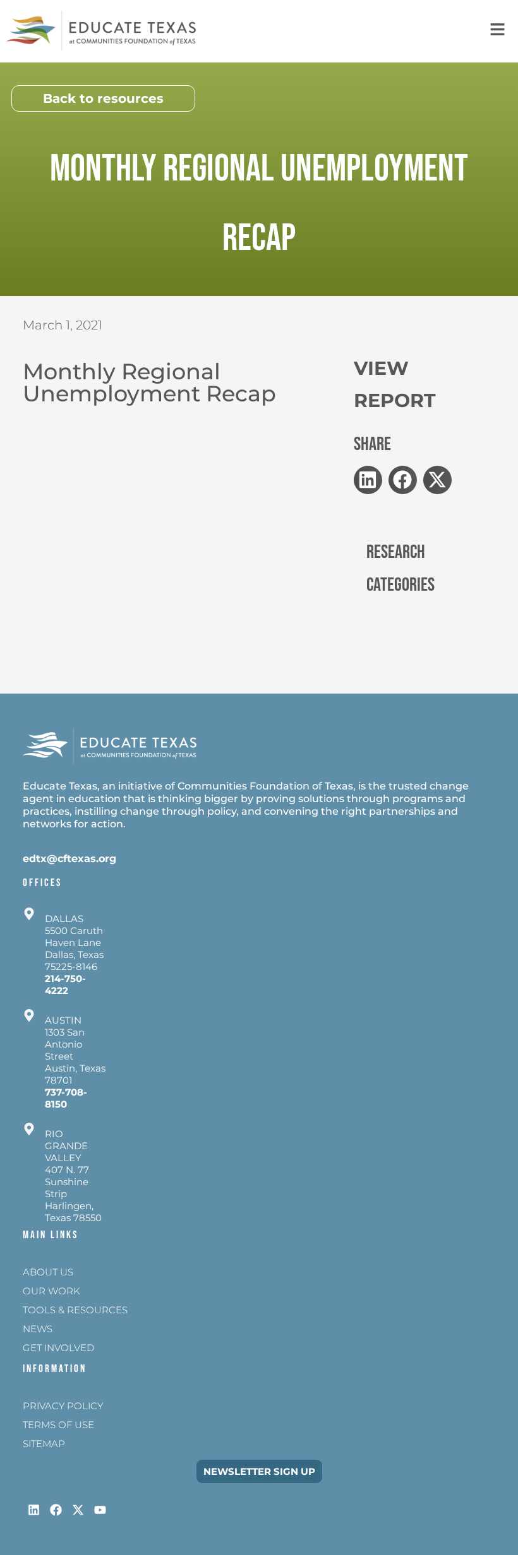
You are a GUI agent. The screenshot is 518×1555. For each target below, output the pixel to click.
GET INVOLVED (58, 1348)
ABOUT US (48, 1272)
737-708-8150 (66, 1098)
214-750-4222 (65, 984)
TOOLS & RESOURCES (75, 1310)
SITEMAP (44, 1444)
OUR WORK (51, 1291)
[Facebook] (56, 1510)
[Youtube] (100, 1510)
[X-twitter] (78, 1510)
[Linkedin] (34, 1510)
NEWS (37, 1329)
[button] (368, 480)
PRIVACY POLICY (63, 1406)
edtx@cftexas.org (69, 859)
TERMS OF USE (58, 1425)
